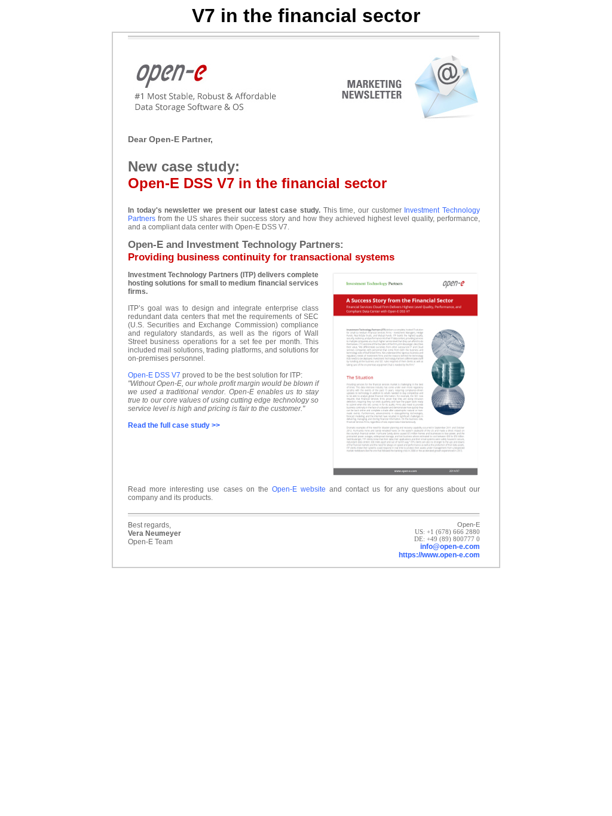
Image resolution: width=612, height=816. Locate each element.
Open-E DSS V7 (154, 375)
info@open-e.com (450, 546)
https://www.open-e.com (439, 555)
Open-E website (299, 489)
